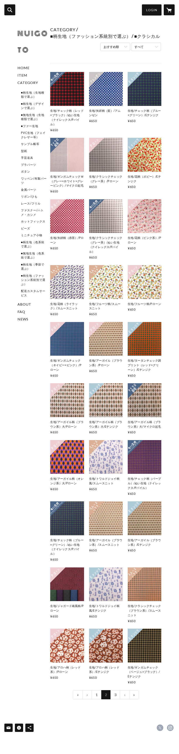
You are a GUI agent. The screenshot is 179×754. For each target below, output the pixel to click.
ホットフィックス (33, 221)
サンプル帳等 (30, 144)
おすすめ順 (111, 47)
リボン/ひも (29, 196)
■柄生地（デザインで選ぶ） (32, 106)
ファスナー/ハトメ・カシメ (32, 212)
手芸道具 (27, 157)
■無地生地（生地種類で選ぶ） (32, 117)
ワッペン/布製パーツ (34, 181)
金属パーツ (28, 189)
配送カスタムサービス (33, 293)
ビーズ (25, 228)
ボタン (25, 171)
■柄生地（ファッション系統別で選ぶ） (33, 280)
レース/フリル (31, 203)
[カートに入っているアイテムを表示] (169, 9)
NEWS (22, 319)
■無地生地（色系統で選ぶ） (32, 255)
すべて (139, 47)
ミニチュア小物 (31, 235)
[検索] (9, 9)
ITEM (22, 75)
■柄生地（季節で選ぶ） (32, 267)
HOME (23, 68)
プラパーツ (28, 164)
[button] (152, 10)
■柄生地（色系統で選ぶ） (32, 244)
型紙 (24, 151)
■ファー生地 (29, 126)
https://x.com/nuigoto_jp (160, 727)
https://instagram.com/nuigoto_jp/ (170, 727)
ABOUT (24, 304)
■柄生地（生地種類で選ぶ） (32, 95)
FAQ (21, 312)
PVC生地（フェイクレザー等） (33, 135)
